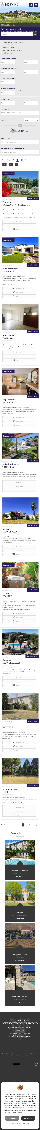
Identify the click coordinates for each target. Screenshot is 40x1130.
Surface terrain (8, 88)
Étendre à (4, 120)
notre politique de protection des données (20, 1111)
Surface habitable (9, 78)
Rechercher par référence (12, 148)
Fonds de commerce (8, 53)
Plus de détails (20, 222)
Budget (4, 99)
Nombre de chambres (10, 69)
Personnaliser (12, 1118)
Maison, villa (6, 45)
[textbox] (19, 112)
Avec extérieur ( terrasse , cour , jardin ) (13, 50)
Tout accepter (28, 1118)
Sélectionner (19, 226)
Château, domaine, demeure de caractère (13, 42)
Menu (36, 5)
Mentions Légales (6, 1054)
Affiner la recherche (31, 5)
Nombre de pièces (8, 59)
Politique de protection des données (20, 1054)
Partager (18, 230)
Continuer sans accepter (20, 1123)
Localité (5, 109)
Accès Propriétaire (28, 1056)
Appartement (15, 45)
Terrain (12, 47)
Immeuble (5, 47)
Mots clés (5, 138)
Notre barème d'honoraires (13, 1056)
